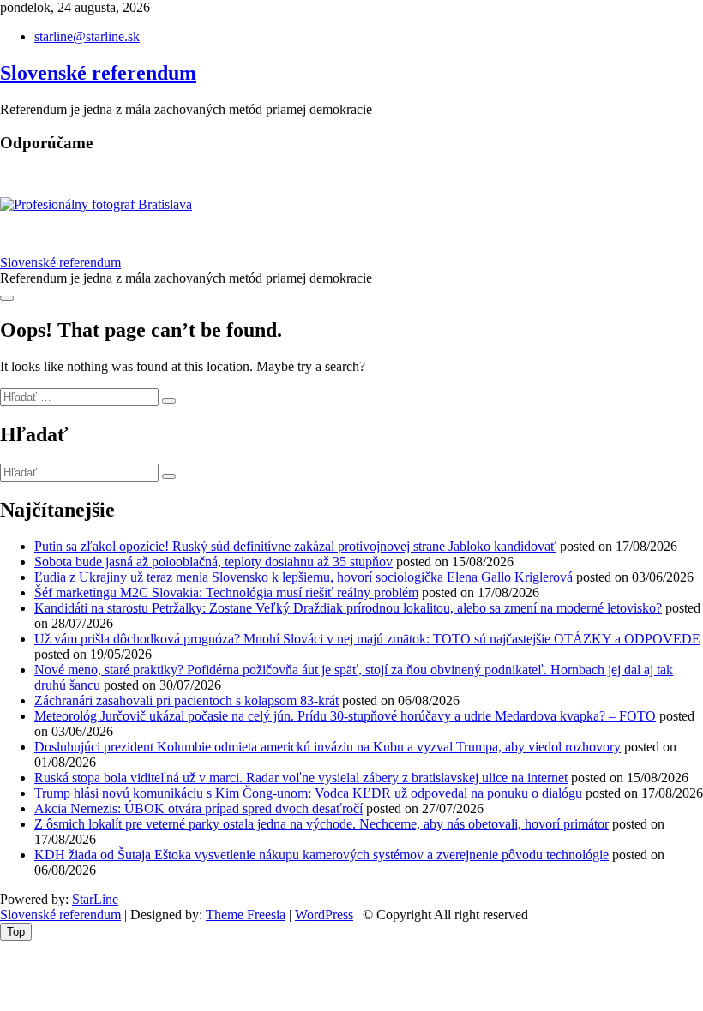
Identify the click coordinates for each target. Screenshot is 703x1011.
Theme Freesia (245, 914)
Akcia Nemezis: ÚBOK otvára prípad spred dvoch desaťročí (198, 808)
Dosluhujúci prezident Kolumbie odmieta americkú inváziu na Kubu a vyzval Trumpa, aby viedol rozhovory (327, 746)
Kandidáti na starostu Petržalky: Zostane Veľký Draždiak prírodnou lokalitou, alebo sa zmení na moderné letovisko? (348, 608)
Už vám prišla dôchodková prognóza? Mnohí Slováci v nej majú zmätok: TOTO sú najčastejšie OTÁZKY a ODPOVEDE (367, 638)
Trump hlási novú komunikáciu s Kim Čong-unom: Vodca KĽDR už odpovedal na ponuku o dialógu (308, 793)
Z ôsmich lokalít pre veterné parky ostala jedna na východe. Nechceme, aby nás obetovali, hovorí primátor (321, 824)
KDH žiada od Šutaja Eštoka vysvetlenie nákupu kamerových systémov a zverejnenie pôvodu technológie (321, 854)
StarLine (95, 899)
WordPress (324, 914)
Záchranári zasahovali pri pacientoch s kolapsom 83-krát (186, 700)
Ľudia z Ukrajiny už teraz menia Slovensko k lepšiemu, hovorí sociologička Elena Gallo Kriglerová (303, 577)
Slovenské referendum (98, 73)
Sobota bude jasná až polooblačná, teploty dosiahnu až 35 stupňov (213, 561)
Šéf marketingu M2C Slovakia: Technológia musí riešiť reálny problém (226, 592)
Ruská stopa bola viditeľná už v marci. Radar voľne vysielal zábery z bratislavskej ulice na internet (301, 777)
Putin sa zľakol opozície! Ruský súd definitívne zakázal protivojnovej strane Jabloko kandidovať (295, 546)
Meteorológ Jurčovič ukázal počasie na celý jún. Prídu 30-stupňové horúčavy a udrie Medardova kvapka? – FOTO (345, 716)
